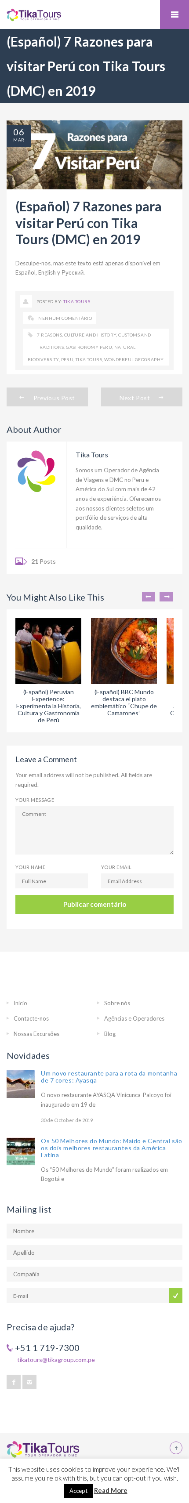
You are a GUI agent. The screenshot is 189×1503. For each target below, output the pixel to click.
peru (67, 359)
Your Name (30, 867)
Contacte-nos (31, 1018)
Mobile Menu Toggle (174, 14)
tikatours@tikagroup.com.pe (56, 1359)
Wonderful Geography (134, 359)
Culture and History (90, 334)
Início (20, 1003)
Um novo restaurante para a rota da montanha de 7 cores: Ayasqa (109, 1076)
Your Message (34, 800)
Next (166, 596)
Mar (18, 139)
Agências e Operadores (134, 1018)
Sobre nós (117, 1003)
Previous (148, 596)
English (47, 272)
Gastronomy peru (89, 347)
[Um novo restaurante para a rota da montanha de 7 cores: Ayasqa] (21, 1084)
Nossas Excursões (36, 1033)
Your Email (116, 867)
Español (25, 272)
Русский (73, 272)
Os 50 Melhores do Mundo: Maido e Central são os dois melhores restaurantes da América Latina (111, 1148)
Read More (110, 1490)
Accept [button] (78, 1490)
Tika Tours (76, 301)
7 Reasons (49, 334)
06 (19, 132)
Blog (110, 1033)
